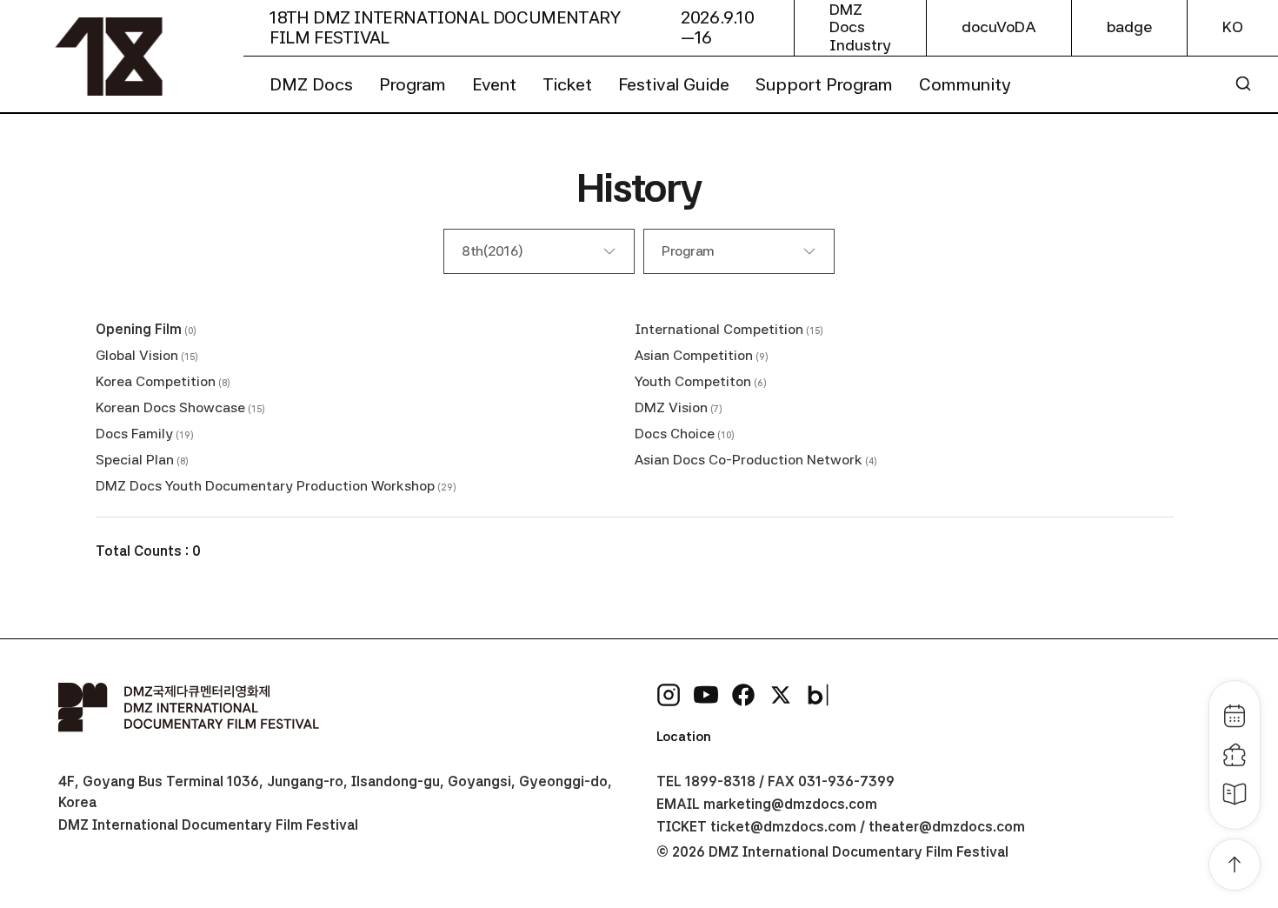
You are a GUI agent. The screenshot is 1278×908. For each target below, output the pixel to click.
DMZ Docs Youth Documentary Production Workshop (265, 485)
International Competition (719, 329)
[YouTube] (706, 695)
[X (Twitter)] (781, 695)
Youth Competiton (693, 381)
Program (412, 84)
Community (965, 84)
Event (494, 84)
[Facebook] (743, 695)
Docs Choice (675, 433)
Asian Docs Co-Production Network (748, 459)
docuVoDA (999, 27)
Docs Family (134, 433)
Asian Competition (694, 355)
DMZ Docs (311, 84)
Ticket (567, 84)
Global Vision (137, 355)
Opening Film (139, 329)
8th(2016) (492, 251)
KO (1232, 27)
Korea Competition (156, 381)
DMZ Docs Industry (860, 27)
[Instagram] (668, 695)
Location (683, 736)
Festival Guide (673, 84)
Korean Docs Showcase (170, 407)
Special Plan (135, 459)
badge (1129, 27)
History (639, 187)
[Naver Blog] (818, 695)
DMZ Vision (671, 407)
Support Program (824, 84)
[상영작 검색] (1243, 83)
